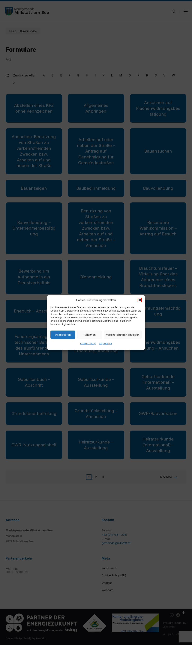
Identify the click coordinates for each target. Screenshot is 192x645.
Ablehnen (90, 334)
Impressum (105, 343)
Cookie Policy (88, 343)
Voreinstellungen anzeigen (123, 334)
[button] (140, 300)
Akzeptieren (63, 334)
